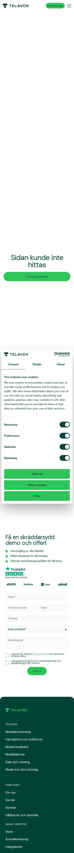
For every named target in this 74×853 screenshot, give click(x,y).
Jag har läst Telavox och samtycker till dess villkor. (37, 655)
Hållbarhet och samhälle (21, 815)
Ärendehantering (16, 839)
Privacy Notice (41, 654)
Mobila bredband (16, 747)
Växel (9, 831)
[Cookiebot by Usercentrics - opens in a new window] (54, 354)
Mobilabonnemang (18, 732)
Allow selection (37, 484)
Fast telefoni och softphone (23, 739)
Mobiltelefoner (15, 754)
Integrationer (14, 847)
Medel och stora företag (21, 769)
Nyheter (10, 807)
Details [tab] (37, 364)
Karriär (10, 800)
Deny (37, 495)
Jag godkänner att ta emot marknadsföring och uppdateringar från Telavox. (36, 662)
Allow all (37, 473)
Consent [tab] (13, 364)
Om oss (10, 792)
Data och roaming (17, 762)
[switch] (65, 436)
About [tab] (61, 364)
